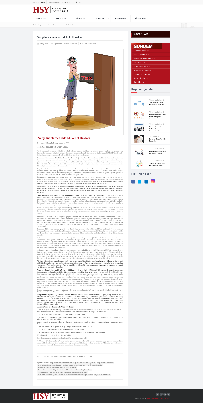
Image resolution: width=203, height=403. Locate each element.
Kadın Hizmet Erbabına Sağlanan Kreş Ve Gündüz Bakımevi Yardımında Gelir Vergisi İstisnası (65, 375)
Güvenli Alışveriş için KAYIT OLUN (60, 2)
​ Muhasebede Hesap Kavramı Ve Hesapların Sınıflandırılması (156, 105)
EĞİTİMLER (80, 18)
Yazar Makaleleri (142, 51)
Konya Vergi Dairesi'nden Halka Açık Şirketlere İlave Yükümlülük (57, 367)
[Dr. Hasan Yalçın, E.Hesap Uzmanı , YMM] (80, 91)
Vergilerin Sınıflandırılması (102, 375)
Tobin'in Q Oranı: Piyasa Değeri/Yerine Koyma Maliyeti (157, 165)
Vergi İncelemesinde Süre (94, 365)
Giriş (79, 2)
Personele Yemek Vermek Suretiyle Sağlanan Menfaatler (157, 117)
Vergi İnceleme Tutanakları (105, 363)
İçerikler (48, 25)
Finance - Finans (142, 66)
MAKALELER (61, 18)
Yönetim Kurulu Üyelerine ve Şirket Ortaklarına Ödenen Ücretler (157, 129)
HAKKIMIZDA (120, 18)
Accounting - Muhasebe (144, 58)
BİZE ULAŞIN (140, 18)
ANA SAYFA (41, 18)
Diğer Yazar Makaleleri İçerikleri (65, 44)
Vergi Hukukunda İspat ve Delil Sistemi (49, 365)
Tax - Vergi (139, 62)
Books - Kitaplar (141, 78)
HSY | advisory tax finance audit (158, 398)
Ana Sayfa (38, 25)
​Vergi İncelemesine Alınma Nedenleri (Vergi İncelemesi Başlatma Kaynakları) (72, 363)
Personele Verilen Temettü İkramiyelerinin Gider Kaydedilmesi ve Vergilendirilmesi (62, 372)
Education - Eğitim (142, 74)
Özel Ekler (139, 82)
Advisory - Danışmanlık (144, 70)
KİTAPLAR (100, 18)
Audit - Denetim (141, 55)
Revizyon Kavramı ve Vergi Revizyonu (74, 365)
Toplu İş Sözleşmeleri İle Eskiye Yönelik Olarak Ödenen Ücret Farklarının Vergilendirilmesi (64, 370)
